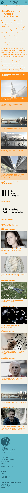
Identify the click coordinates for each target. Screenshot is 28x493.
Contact (3, 471)
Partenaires (4, 484)
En (16, 2)
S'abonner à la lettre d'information (11, 482)
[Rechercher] (11, 2)
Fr (13, 2)
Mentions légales (6, 486)
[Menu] (25, 2)
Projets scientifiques (10, 5)
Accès (2, 473)
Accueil (3, 5)
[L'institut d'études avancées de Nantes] (8, 445)
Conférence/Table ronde (8, 229)
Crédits (3, 487)
